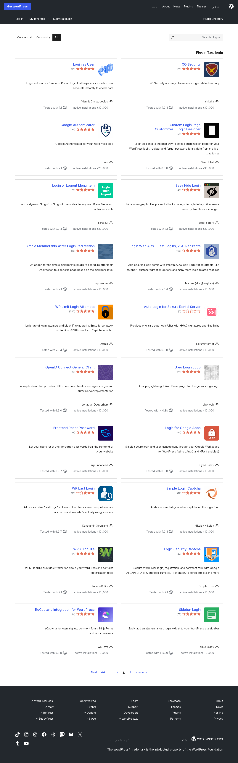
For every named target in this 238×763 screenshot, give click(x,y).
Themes (176, 706)
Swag (91, 718)
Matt (49, 706)
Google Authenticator (78, 125)
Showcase (174, 700)
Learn (134, 700)
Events (92, 706)
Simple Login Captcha (183, 488)
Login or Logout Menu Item (73, 185)
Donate (90, 712)
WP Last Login (83, 488)
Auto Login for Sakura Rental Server (172, 307)
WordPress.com (42, 700)
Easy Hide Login (188, 185)
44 (103, 672)
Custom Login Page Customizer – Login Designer (178, 127)
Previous (141, 672)
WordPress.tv (128, 718)
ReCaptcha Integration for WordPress (65, 610)
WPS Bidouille (84, 549)
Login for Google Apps (183, 428)
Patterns (175, 718)
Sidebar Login (190, 610)
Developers (131, 712)
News (219, 706)
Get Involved (88, 700)
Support (133, 706)
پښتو (185, 739)
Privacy (218, 718)
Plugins (176, 712)
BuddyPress (45, 718)
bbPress (47, 712)
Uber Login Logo (188, 367)
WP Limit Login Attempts (75, 307)
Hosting (218, 712)
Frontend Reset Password (74, 428)
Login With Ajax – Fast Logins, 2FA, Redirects (165, 246)
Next (94, 672)
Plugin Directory (213, 18)
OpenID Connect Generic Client (70, 367)
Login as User (84, 64)
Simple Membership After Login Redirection (60, 246)
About (219, 700)
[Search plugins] (172, 37)
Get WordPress (17, 6)
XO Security (191, 64)
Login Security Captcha (182, 549)
